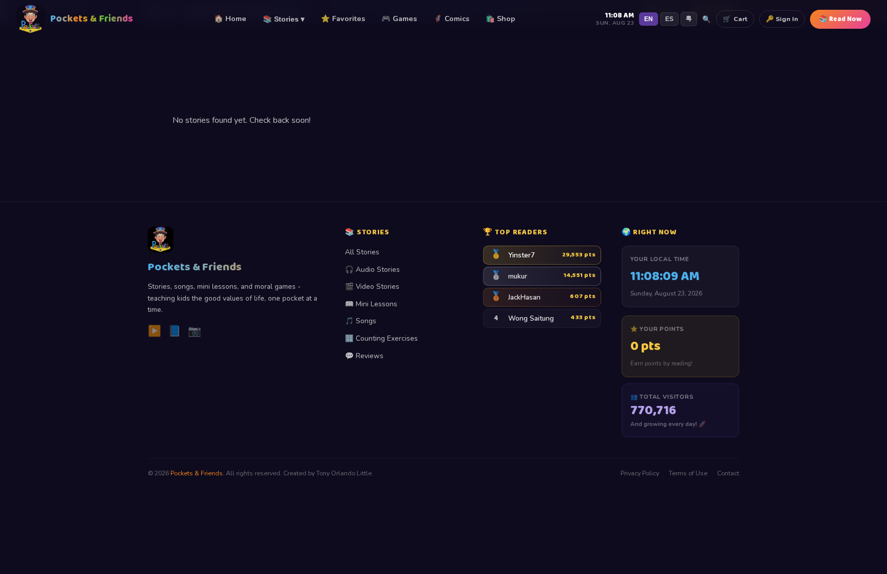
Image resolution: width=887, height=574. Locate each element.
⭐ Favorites (343, 18)
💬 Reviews (364, 356)
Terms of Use (688, 473)
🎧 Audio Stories (372, 269)
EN (648, 19)
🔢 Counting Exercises (381, 338)
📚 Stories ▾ (283, 19)
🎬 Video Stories (372, 286)
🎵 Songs (360, 321)
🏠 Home (230, 18)
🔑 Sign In (782, 18)
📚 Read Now (840, 19)
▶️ (154, 331)
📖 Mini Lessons (371, 304)
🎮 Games (399, 18)
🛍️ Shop (500, 18)
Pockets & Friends (196, 473)
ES (669, 19)
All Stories (362, 252)
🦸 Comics (451, 18)
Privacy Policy (640, 473)
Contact (728, 473)
